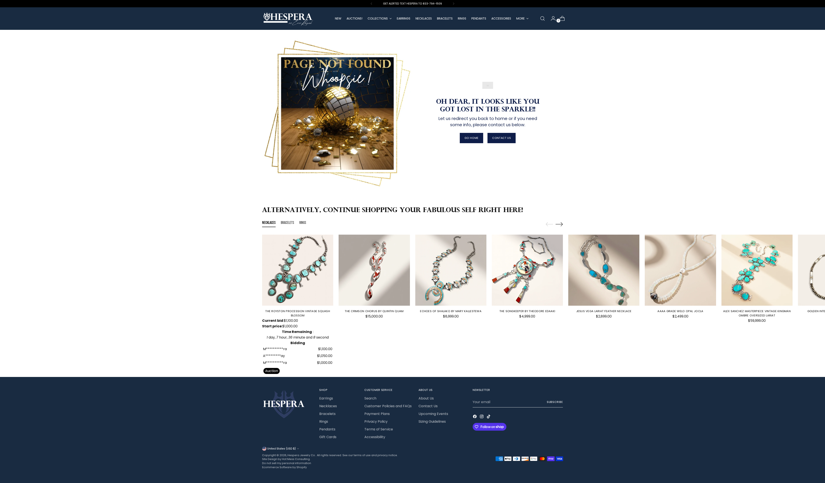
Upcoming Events (433, 413)
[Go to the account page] (551, 18)
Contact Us (428, 406)
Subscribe (555, 402)
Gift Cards (327, 436)
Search (370, 398)
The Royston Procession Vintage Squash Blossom (297, 313)
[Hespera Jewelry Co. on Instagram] (482, 417)
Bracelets (327, 413)
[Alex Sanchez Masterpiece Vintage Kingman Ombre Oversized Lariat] (757, 270)
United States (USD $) (281, 448)
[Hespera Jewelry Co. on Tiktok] (489, 417)
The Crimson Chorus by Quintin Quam (374, 311)
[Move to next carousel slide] (559, 224)
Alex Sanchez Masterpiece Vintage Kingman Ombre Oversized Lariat (757, 313)
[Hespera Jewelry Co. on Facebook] (475, 417)
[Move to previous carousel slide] (549, 224)
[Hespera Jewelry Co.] (295, 19)
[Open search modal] (542, 18)
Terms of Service (378, 429)
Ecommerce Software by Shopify (284, 467)
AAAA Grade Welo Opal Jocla (680, 311)
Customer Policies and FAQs (388, 406)
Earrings (326, 398)
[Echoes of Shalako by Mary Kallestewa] (450, 270)
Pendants (327, 429)
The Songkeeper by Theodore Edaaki (527, 311)
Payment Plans (377, 413)
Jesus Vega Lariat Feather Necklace (604, 311)
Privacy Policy (376, 421)
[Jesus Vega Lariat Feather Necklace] (603, 270)
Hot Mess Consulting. (296, 459)
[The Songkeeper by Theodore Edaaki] (527, 270)
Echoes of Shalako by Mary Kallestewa (450, 311)
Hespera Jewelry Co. (301, 455)
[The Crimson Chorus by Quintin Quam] (374, 270)
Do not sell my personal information (286, 463)
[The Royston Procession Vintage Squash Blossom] (297, 270)
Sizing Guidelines (432, 421)
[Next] (453, 3)
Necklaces (328, 406)
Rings (323, 421)
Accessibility (374, 436)
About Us (426, 398)
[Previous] (371, 3)
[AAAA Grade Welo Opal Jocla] (680, 270)
